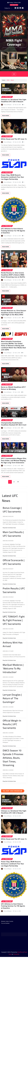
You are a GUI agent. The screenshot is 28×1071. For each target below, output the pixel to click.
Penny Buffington (8, 104)
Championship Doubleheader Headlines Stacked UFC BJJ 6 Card (13, 423)
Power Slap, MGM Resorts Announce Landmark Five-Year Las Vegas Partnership (12, 177)
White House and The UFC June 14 (14, 138)
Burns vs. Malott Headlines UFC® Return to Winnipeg (13, 388)
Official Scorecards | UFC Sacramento (13, 562)
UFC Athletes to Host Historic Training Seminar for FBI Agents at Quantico (13, 230)
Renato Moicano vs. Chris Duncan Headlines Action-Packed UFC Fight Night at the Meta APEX (13, 312)
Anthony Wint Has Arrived (12, 644)
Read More (5, 115)
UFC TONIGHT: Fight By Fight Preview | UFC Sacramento (14, 620)
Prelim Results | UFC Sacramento (14, 590)
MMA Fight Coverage (14, 42)
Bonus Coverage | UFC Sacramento (12, 510)
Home (3, 80)
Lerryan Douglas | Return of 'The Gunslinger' (12, 698)
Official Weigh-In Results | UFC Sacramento (12, 724)
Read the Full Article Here (9, 527)
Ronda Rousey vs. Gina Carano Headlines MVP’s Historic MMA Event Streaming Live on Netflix (13, 274)
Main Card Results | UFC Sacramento (13, 534)
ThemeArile (16, 954)
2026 (8, 80)
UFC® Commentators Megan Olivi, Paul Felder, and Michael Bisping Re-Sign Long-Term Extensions (14, 460)
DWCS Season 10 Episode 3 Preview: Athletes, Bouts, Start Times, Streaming (13, 757)
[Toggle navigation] (14, 74)
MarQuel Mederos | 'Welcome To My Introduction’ (13, 668)
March (12, 80)
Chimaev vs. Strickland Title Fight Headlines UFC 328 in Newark (13, 100)
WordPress (20, 952)
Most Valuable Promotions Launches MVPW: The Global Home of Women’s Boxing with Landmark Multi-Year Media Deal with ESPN (13, 345)
